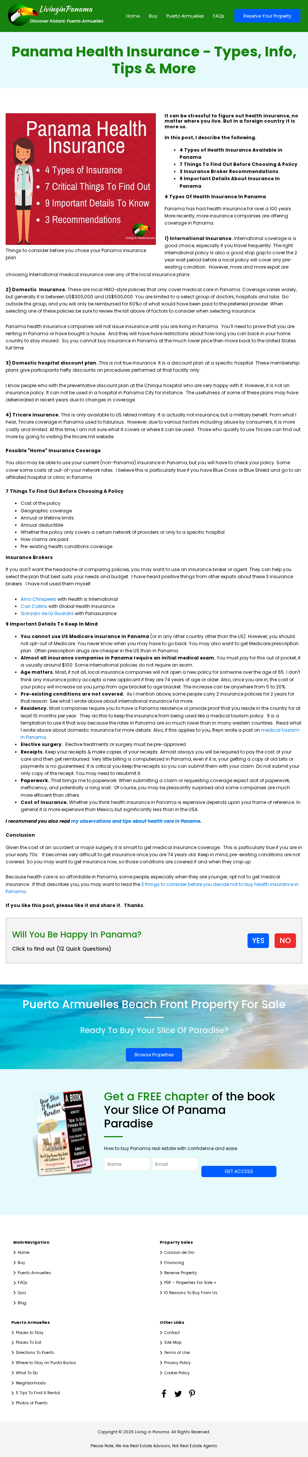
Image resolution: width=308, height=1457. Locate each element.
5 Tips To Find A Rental (38, 1393)
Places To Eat (28, 1342)
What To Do (27, 1373)
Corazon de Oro (179, 1252)
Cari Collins (34, 606)
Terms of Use (177, 1352)
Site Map (172, 1342)
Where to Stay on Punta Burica (46, 1363)
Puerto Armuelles (185, 16)
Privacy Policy (177, 1363)
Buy (153, 16)
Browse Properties (154, 1054)
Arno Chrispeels (38, 599)
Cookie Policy (177, 1373)
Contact (172, 1332)
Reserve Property (180, 1273)
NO (285, 941)
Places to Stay (30, 1332)
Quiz (22, 1293)
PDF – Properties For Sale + (190, 1282)
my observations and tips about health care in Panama (135, 821)
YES (258, 941)
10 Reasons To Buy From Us (190, 1293)
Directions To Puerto (35, 1352)
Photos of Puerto (31, 1403)
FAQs (218, 16)
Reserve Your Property (267, 16)
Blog (22, 1303)
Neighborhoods (31, 1383)
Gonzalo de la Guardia (47, 613)
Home (133, 16)
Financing (174, 1263)
